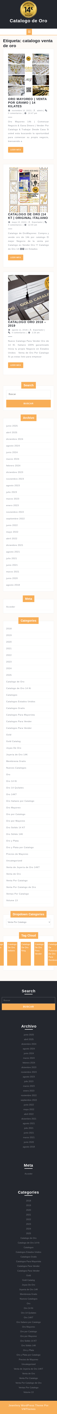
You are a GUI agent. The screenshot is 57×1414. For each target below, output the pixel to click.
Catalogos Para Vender (19, 721)
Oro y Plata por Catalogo (20, 847)
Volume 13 (12, 900)
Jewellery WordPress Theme (26, 1405)
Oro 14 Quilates (15, 787)
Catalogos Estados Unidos (20, 701)
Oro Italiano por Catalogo (20, 801)
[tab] (29, 32)
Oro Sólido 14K (14, 834)
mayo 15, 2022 (19, 222)
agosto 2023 (13, 485)
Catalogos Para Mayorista (20, 715)
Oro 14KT (11, 794)
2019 (9, 635)
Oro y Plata (12, 841)
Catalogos (11, 695)
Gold (8, 734)
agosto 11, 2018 (19, 330)
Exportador (37, 222)
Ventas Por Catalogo (17, 894)
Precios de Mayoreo (17, 854)
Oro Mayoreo (13, 807)
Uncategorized (14, 860)
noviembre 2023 (15, 479)
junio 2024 (12, 452)
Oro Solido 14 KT (15, 827)
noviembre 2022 (15, 512)
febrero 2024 (13, 465)
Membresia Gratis (16, 761)
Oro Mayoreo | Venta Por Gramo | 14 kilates (27, 102)
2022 (9, 655)
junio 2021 (12, 565)
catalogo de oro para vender (39, 949)
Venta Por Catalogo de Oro (21, 887)
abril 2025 (11, 432)
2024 (9, 668)
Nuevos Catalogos (16, 768)
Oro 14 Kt (11, 781)
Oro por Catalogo (15, 814)
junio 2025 (12, 426)
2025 (9, 675)
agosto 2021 (13, 552)
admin (40, 111)
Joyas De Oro (13, 748)
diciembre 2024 (14, 439)
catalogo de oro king (25, 947)
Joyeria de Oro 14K (17, 754)
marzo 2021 (12, 571)
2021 (9, 648)
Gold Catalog (13, 741)
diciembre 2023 (14, 472)
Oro (8, 774)
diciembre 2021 (14, 545)
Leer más (16, 151)
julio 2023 (11, 492)
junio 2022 (12, 525)
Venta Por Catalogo (17, 880)
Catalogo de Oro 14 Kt (18, 688)
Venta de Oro (13, 874)
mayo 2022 (12, 532)
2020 (9, 642)
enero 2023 (12, 505)
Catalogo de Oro (28, 20)
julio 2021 (11, 558)
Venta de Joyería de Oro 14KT (23, 867)
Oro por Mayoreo (15, 821)
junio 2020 (12, 578)
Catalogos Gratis (15, 708)
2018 (9, 628)
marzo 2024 (12, 459)
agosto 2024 (13, 445)
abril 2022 (11, 538)
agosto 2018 (13, 585)
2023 (9, 662)
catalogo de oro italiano (12, 947)
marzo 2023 (12, 498)
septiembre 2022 (15, 518)
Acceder (10, 607)
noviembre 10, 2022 (21, 111)
